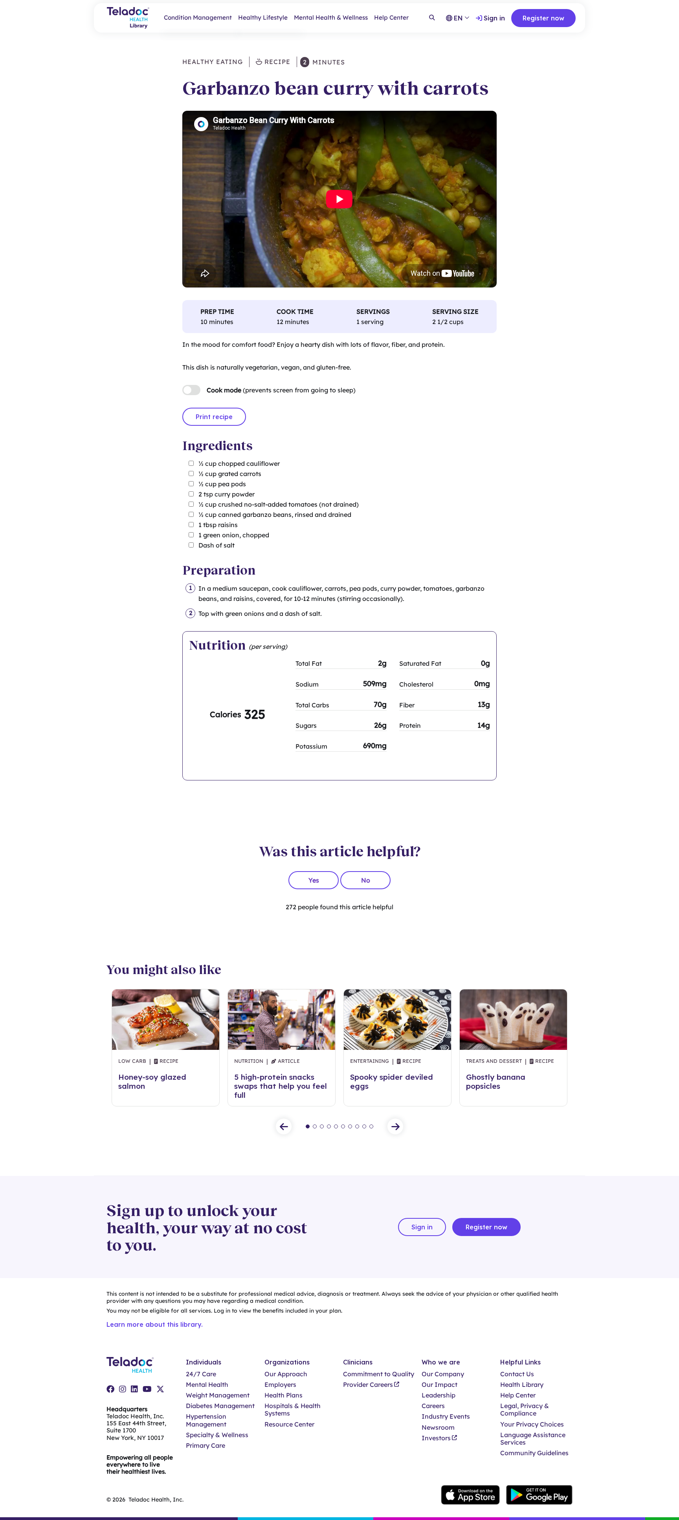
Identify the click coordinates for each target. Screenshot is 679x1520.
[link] (110, 1389)
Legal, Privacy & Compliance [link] (524, 1409)
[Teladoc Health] (130, 1365)
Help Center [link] (391, 17)
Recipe (276, 62)
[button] (284, 1126)
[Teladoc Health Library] (128, 18)
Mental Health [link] (207, 1384)
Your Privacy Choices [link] (532, 1424)
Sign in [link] (494, 18)
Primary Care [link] (205, 1445)
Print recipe (214, 417)
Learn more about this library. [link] (154, 1324)
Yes (313, 880)
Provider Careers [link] (368, 1384)
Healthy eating (212, 62)
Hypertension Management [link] (206, 1420)
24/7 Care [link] (201, 1374)
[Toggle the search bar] (432, 18)
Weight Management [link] (218, 1395)
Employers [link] (280, 1384)
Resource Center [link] (289, 1424)
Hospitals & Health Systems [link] (292, 1409)
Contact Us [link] (517, 1374)
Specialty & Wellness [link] (217, 1435)
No (365, 880)
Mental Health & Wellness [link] (331, 17)
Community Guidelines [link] (534, 1453)
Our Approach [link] (285, 1374)
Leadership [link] (438, 1395)
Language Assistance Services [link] (532, 1438)
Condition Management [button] (198, 17)
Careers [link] (433, 1406)
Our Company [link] (443, 1374)
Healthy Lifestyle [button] (263, 17)
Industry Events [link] (446, 1416)
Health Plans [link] (283, 1395)
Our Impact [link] (439, 1384)
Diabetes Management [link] (220, 1406)
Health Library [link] (521, 1384)
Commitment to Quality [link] (378, 1374)
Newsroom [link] (438, 1427)
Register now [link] (543, 18)
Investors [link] (436, 1438)
